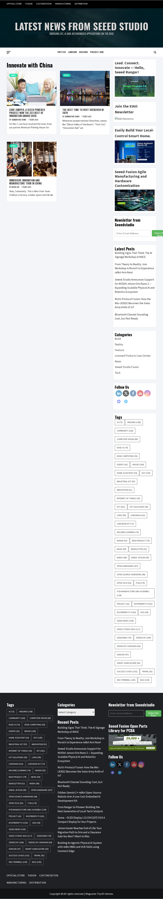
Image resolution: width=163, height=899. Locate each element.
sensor (123, 654)
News (13, 75)
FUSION (28, 3)
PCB (140, 582)
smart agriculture (128, 663)
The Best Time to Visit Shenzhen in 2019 (83, 111)
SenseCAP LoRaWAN (129, 646)
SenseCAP (143, 637)
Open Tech (124, 582)
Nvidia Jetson (140, 557)
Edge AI (122, 447)
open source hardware (131, 574)
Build (118, 339)
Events (122, 464)
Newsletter (139, 549)
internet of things (128, 498)
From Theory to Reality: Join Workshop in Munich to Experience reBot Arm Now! (134, 268)
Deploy (119, 344)
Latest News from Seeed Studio (81, 26)
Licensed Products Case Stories (133, 355)
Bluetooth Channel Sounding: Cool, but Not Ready (132, 316)
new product (141, 540)
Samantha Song (19, 119)
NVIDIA (122, 557)
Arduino (134, 422)
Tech (117, 373)
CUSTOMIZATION (44, 3)
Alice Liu (16, 187)
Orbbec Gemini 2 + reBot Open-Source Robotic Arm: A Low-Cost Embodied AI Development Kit (79, 796)
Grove (138, 464)
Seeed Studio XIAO (128, 629)
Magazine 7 (92, 893)
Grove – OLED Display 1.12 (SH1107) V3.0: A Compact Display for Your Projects (81, 820)
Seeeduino (124, 637)
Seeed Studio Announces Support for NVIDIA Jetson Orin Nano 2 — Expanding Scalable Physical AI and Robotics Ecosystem (135, 286)
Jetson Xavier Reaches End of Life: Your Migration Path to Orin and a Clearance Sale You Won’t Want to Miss (80, 832)
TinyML (147, 671)
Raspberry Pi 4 (126, 612)
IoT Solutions (139, 506)
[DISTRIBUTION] (153, 3)
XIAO (144, 679)
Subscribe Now (153, 713)
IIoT (146, 473)
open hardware (127, 566)
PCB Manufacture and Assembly (133, 593)
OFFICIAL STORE (14, 3)
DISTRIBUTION (81, 3)
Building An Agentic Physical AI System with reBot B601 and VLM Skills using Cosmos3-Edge (80, 847)
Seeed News (125, 620)
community (125, 430)
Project (123, 603)
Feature (119, 350)
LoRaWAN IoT (125, 523)
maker (122, 540)
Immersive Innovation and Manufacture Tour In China (25, 181)
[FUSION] (135, 3)
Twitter (61, 52)
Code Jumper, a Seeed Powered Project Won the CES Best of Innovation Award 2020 (27, 113)
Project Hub (97, 52)
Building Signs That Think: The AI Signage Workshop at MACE (133, 255)
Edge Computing (127, 456)
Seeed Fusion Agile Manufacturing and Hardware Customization (131, 178)
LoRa (121, 515)
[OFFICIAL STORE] (129, 3)
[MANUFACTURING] (147, 3)
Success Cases (127, 671)
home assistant (127, 473)
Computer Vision (127, 439)
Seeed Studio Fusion (127, 367)
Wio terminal (126, 679)
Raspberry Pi (143, 603)
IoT (121, 506)
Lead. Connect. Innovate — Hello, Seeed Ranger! (129, 67)
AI (120, 422)
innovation (124, 489)
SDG (144, 612)
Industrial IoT (126, 481)
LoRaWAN (138, 515)
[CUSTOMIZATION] (141, 3)
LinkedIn (72, 52)
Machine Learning (128, 532)
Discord (83, 52)
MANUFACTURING (63, 3)
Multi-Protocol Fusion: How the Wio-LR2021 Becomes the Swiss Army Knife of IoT (133, 303)
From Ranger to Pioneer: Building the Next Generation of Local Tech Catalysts (80, 809)
